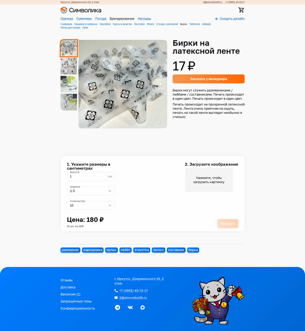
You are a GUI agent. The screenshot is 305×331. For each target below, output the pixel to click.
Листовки (139, 24)
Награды (144, 18)
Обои (85, 27)
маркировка (92, 250)
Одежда (67, 18)
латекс (158, 250)
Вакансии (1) (71, 294)
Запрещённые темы (76, 301)
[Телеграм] (117, 307)
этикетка (141, 250)
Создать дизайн (232, 18)
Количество (77, 201)
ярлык (111, 250)
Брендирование (122, 18)
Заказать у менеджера (208, 79)
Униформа (66, 24)
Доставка (68, 287)
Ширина (75, 186)
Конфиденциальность (78, 308)
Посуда (100, 18)
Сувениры (84, 18)
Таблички (194, 24)
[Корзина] (241, 10)
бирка (193, 250)
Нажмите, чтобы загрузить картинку (208, 180)
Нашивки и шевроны (85, 24)
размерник (70, 250)
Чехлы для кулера (70, 27)
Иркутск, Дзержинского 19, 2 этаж (80, 2)
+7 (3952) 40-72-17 (235, 2)
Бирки (183, 24)
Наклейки (105, 24)
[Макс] (142, 307)
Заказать (228, 224)
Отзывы (67, 280)
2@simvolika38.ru (212, 2)
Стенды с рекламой (167, 24)
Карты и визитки (122, 24)
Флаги (150, 24)
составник (176, 250)
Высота (74, 172)
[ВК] (130, 307)
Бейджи (206, 24)
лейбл (125, 250)
